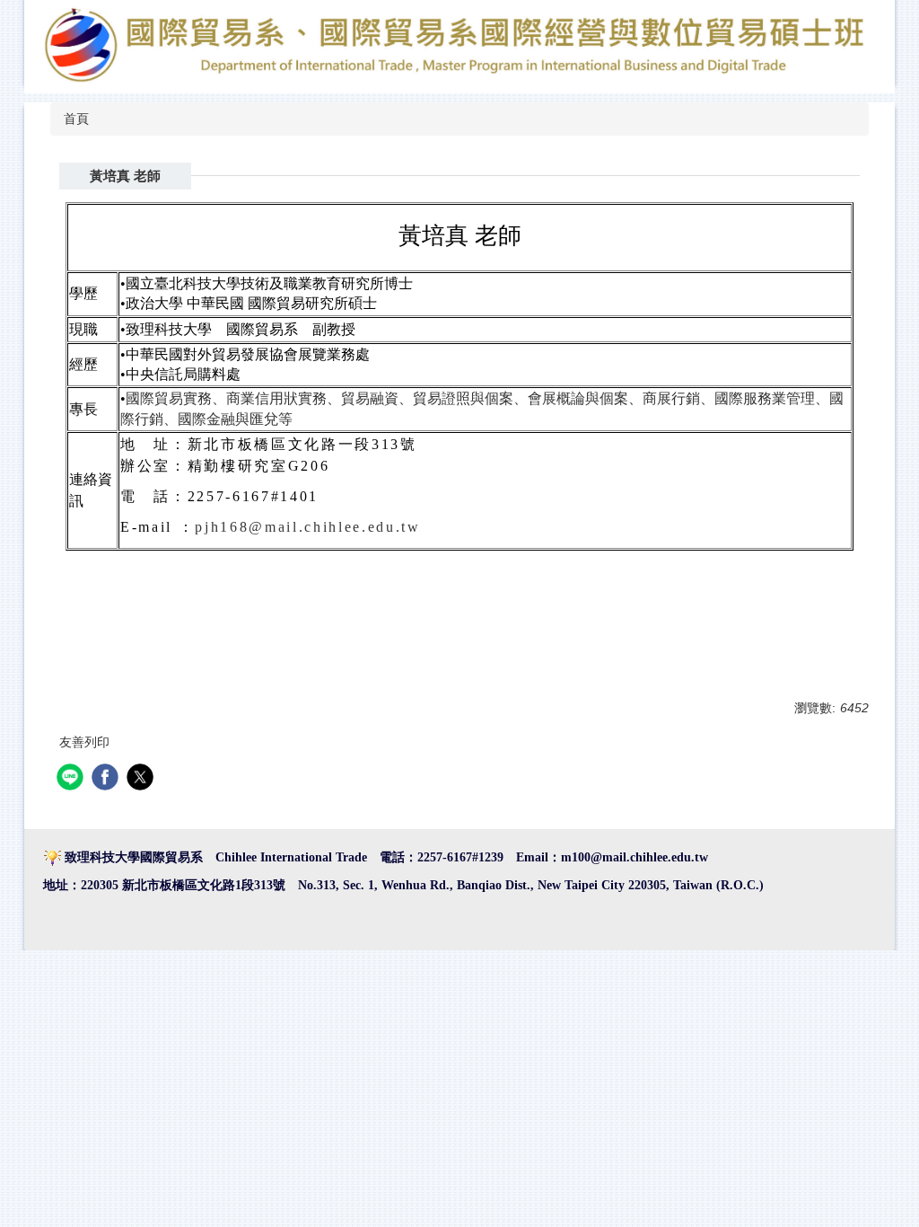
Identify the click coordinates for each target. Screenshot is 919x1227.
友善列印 (84, 742)
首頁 (76, 118)
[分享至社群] (72, 779)
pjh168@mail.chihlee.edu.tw (307, 526)
